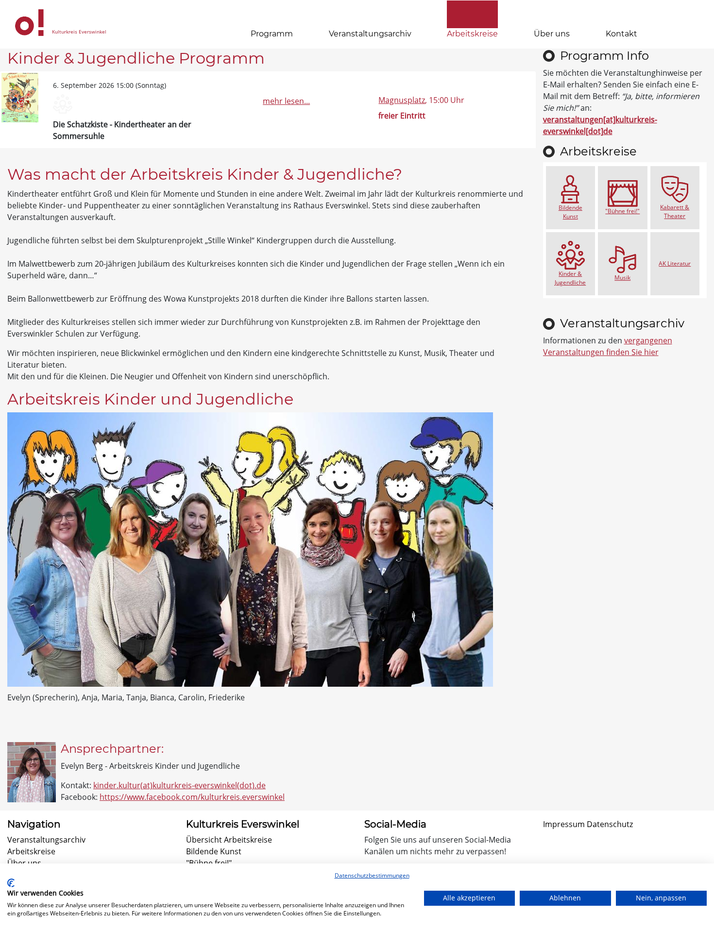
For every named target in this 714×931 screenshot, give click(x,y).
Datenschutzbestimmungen (372, 875)
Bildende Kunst (213, 851)
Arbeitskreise (472, 33)
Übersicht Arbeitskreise (229, 839)
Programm (272, 33)
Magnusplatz (401, 100)
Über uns (552, 33)
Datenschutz (610, 824)
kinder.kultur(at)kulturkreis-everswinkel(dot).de (179, 785)
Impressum (564, 824)
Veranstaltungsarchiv (370, 33)
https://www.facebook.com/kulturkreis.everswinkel (192, 797)
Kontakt (621, 33)
